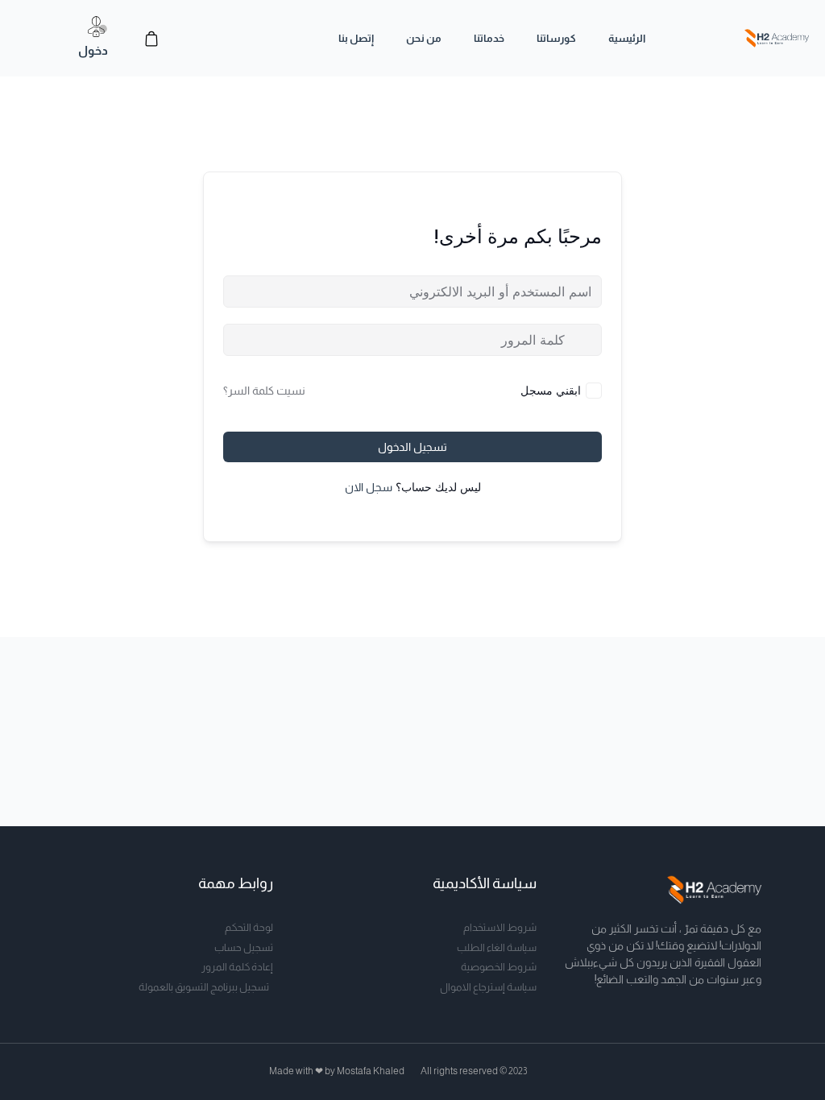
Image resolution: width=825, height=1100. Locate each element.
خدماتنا (489, 38)
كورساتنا (556, 38)
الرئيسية (626, 38)
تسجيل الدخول (412, 446)
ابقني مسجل (550, 390)
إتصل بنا (356, 38)
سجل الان (368, 487)
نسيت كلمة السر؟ (264, 390)
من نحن (424, 38)
